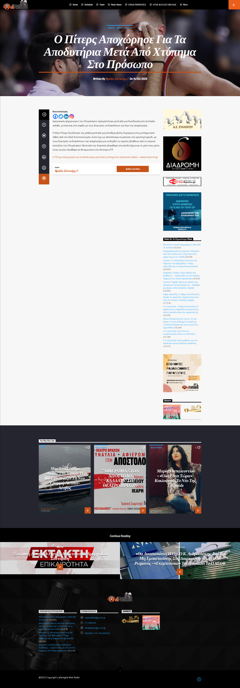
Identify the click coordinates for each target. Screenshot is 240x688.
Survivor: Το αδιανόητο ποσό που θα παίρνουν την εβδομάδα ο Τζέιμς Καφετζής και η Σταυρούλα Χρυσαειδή (180, 263)
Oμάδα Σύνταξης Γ (117, 79)
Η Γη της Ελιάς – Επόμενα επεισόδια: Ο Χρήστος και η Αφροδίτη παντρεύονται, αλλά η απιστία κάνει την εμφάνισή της (181, 309)
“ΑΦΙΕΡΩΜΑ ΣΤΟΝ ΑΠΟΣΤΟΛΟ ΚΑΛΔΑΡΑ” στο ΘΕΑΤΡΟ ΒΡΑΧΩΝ (120, 478)
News (119, 28)
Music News (116, 4)
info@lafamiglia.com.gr (95, 628)
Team (101, 4)
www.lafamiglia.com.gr (95, 617)
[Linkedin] (66, 116)
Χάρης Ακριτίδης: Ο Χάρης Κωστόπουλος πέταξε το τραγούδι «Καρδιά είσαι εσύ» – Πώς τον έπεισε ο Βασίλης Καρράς (182, 297)
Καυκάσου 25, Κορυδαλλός (97, 633)
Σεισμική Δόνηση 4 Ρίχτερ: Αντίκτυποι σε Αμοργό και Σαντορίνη (60, 556)
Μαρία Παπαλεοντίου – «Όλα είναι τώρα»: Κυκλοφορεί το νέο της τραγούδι (175, 478)
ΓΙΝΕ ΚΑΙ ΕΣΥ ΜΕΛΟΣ (164, 4)
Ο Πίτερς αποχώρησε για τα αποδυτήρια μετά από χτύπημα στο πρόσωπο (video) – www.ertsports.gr (105, 157)
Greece (111, 28)
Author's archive (133, 168)
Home (75, 4)
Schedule (88, 4)
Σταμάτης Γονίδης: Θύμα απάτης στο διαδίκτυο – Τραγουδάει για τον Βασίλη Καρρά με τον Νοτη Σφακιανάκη (181, 275)
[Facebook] (55, 116)
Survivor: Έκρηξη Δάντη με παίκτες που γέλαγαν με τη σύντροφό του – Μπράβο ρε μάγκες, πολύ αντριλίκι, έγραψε (181, 285)
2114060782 (90, 622)
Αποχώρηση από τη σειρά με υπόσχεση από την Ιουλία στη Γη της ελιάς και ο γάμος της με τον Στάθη (181, 254)
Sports (128, 28)
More (185, 4)
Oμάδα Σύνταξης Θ (49, 509)
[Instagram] (71, 116)
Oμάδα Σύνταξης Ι (103, 509)
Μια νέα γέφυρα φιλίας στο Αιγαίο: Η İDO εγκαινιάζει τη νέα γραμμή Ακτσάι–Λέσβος (65, 478)
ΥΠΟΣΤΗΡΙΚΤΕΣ (137, 4)
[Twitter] (60, 116)
